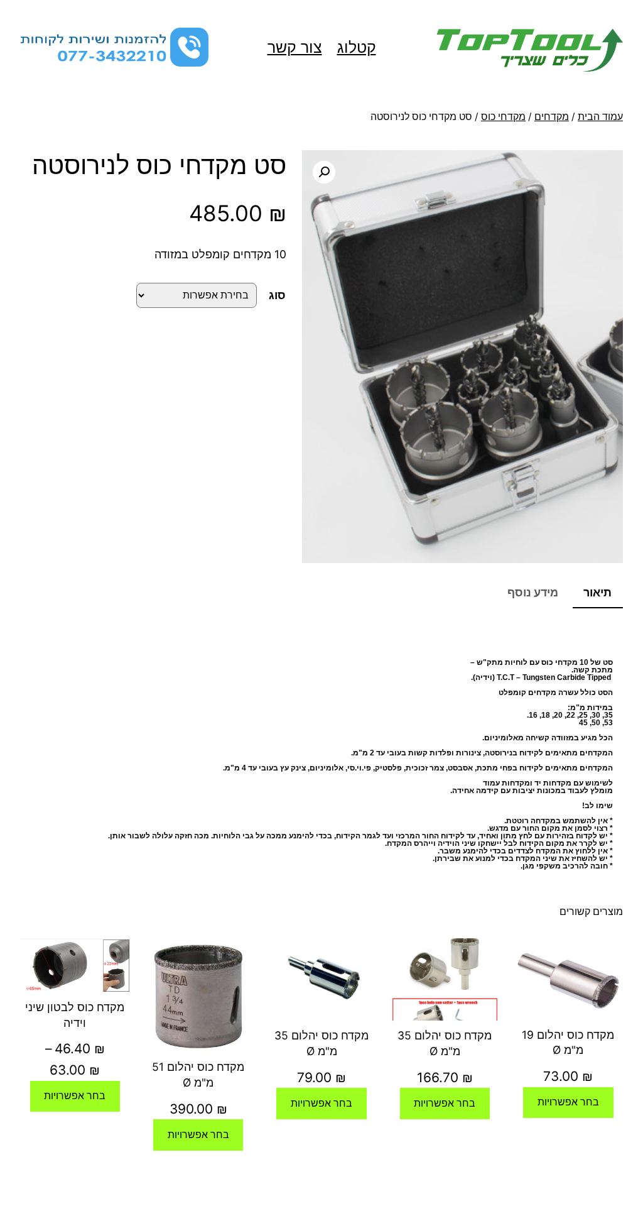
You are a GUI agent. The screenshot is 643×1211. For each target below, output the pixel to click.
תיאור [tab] (597, 592)
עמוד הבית (600, 117)
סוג (277, 295)
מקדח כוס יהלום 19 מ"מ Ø (568, 1042)
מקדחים (551, 117)
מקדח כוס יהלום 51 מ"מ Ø (198, 1074)
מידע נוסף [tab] (532, 592)
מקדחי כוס (503, 117)
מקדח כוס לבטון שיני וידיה (74, 1014)
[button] (324, 172)
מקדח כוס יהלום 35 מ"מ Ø (444, 1043)
